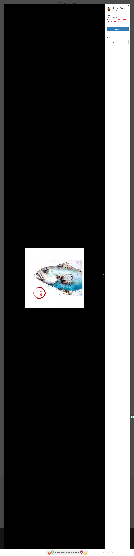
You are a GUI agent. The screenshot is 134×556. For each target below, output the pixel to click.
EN (24, 552)
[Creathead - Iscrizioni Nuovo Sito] (67, 552)
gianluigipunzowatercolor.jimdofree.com (117, 19)
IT (21, 552)
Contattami (117, 29)
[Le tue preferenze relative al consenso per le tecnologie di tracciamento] (132, 417)
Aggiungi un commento (117, 42)
